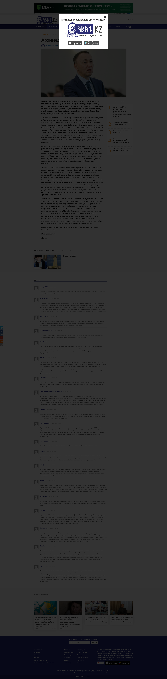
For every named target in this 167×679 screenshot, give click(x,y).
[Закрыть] (105, 17)
